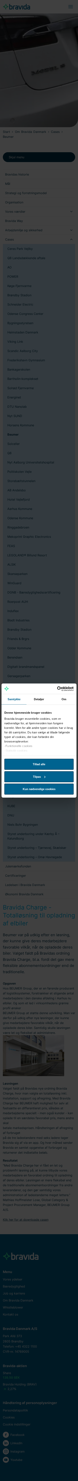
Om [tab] (64, 699)
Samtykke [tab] (14, 699)
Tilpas (37, 776)
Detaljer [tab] (39, 699)
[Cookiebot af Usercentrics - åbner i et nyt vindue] (57, 688)
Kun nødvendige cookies (39, 789)
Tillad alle (39, 764)
